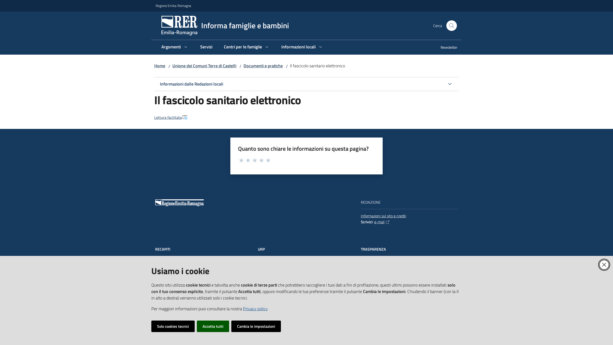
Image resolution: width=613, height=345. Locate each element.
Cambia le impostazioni (256, 326)
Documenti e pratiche (263, 66)
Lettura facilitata (168, 117)
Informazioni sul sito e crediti (383, 216)
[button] (451, 25)
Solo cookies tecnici (173, 326)
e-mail (379, 222)
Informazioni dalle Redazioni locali (191, 84)
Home (159, 66)
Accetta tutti (213, 326)
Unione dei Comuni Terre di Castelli (204, 66)
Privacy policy (255, 308)
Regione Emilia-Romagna (173, 5)
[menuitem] (446, 48)
